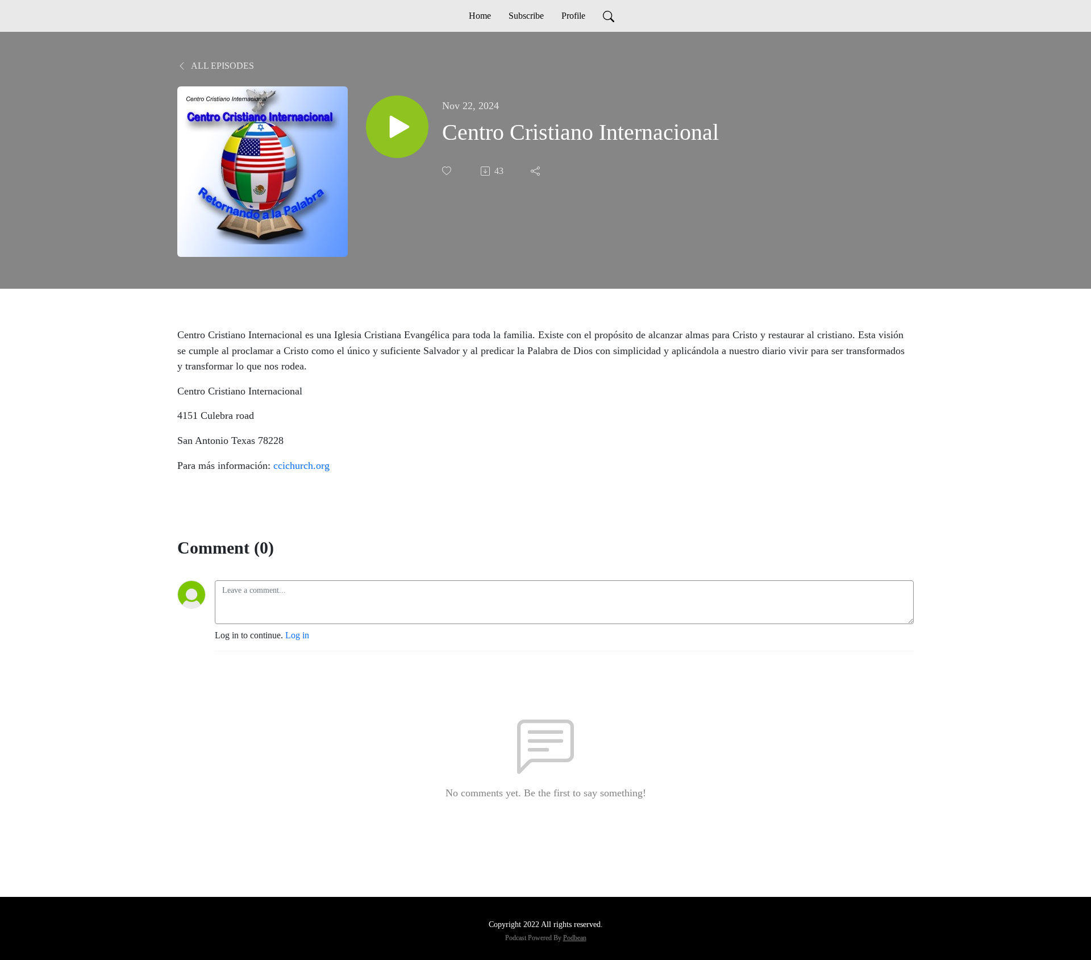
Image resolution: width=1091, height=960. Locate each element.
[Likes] (448, 171)
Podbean (574, 938)
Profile (573, 15)
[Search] (608, 16)
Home (480, 15)
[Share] (536, 171)
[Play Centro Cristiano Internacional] (397, 126)
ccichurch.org (301, 465)
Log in (297, 635)
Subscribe (526, 15)
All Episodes (221, 65)
